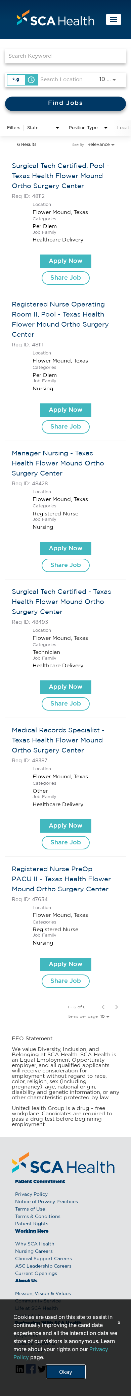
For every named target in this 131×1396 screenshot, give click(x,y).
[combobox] (62, 56)
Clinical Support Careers (43, 1259)
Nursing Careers (34, 1251)
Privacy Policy (31, 1194)
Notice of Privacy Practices (46, 1201)
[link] (65, 223)
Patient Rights (31, 1224)
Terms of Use (30, 1209)
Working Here (31, 1231)
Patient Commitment (40, 1182)
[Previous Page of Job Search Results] (103, 1007)
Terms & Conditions (37, 1216)
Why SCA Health (34, 1244)
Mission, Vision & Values (43, 1293)
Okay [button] (65, 1372)
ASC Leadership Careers (43, 1266)
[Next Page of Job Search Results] (116, 1007)
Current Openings (36, 1273)
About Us (26, 1281)
